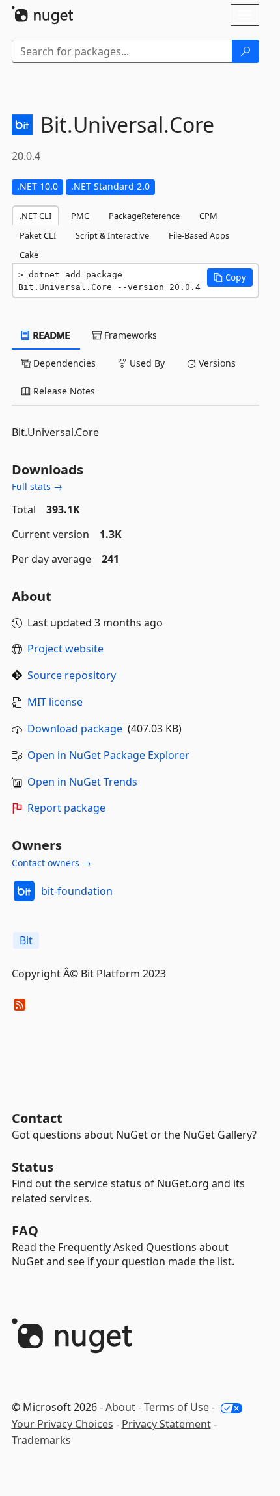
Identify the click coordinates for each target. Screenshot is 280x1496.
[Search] (245, 51)
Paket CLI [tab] (38, 235)
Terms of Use (176, 1407)
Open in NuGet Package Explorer (108, 755)
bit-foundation (77, 891)
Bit (26, 940)
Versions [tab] (216, 363)
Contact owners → (51, 863)
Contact (37, 1118)
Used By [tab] (146, 363)
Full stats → (37, 486)
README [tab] (50, 335)
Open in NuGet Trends (82, 782)
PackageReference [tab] (144, 216)
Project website (65, 648)
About (120, 1407)
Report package (66, 808)
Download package (74, 728)
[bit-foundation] (24, 891)
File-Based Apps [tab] (199, 235)
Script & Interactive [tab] (112, 235)
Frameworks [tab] (129, 335)
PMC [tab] (80, 216)
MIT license (55, 702)
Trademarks (41, 1440)
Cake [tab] (29, 255)
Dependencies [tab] (63, 363)
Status (32, 1167)
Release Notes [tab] (63, 391)
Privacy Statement (166, 1424)
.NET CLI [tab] (35, 216)
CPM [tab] (208, 216)
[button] (230, 277)
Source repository (71, 675)
